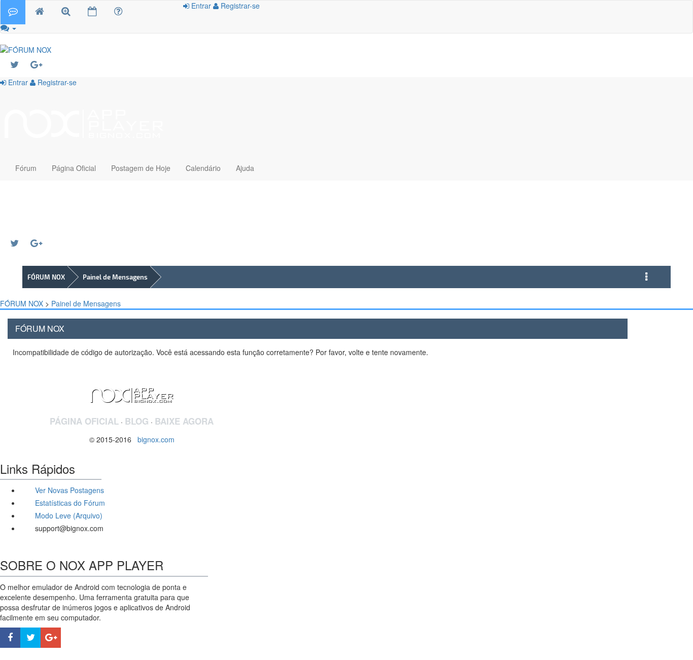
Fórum (26, 168)
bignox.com (153, 439)
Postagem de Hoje (140, 168)
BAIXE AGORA (184, 421)
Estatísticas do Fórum (69, 503)
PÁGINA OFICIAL (84, 421)
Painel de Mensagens (115, 277)
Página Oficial (74, 168)
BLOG (137, 421)
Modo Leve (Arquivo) (67, 515)
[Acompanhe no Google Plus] (40, 65)
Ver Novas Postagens (68, 490)
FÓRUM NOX (46, 277)
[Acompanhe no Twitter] (20, 65)
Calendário (203, 168)
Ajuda (245, 168)
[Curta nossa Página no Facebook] (10, 638)
